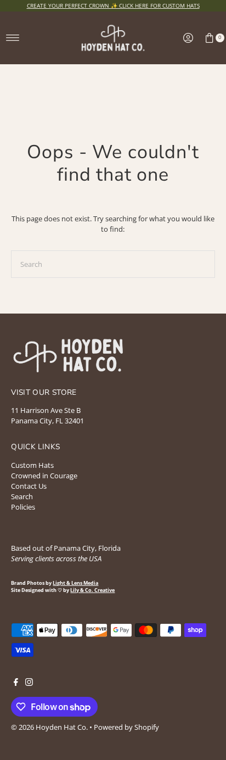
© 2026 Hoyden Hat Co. (50, 727)
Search (22, 496)
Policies (23, 507)
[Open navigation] (12, 38)
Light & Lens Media (75, 583)
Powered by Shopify (126, 727)
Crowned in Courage (44, 475)
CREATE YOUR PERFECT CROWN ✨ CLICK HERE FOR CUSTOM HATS (113, 5)
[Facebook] (16, 683)
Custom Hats (32, 465)
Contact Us (29, 486)
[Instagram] (29, 683)
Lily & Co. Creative (92, 590)
